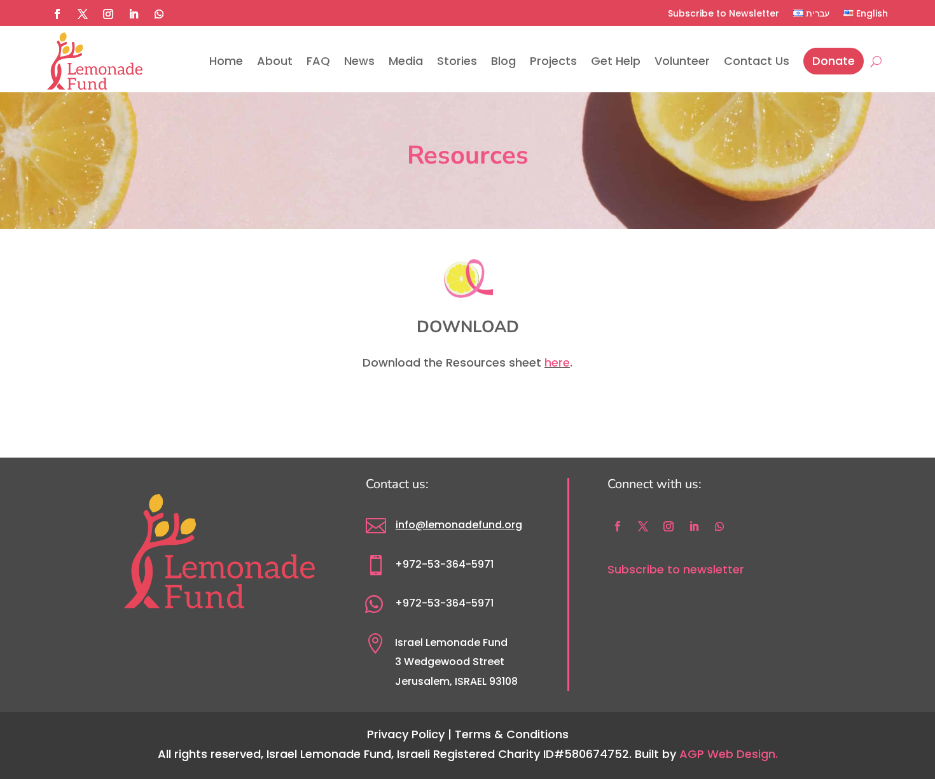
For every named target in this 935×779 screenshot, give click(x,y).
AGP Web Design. (728, 754)
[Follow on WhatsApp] (159, 14)
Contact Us (756, 61)
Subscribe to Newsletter (723, 13)
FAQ (318, 61)
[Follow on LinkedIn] (133, 14)
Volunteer (682, 61)
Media (406, 61)
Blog (503, 61)
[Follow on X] (83, 14)
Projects (553, 61)
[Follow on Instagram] (108, 14)
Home (226, 61)
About (275, 61)
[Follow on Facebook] (57, 14)
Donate (833, 61)
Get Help (616, 61)
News (359, 61)
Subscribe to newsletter (675, 569)
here (557, 362)
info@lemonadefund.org (459, 524)
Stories (457, 61)
